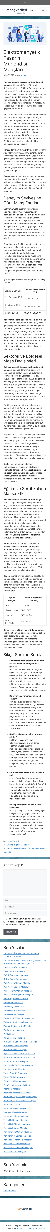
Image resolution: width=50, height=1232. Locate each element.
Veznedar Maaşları (12, 1089)
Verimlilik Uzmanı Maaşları (15, 1120)
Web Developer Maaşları (14, 1010)
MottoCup (21, 1228)
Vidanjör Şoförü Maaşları (15, 1081)
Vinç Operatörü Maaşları (14, 1069)
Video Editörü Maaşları (14, 1077)
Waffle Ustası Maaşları (13, 1030)
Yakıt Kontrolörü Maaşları (15, 967)
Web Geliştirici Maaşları (14, 1006)
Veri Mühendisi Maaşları (14, 1151)
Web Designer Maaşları (14, 1014)
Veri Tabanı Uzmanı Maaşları (16, 1144)
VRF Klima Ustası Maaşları (15, 1046)
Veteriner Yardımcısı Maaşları (17, 1093)
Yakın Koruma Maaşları (14, 971)
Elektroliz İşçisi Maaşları (18, 845)
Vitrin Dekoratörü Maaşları (15, 1061)
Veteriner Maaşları (11, 1104)
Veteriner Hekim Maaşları (15, 1108)
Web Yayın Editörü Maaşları (16, 987)
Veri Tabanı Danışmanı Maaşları (18, 1147)
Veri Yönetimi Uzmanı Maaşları (17, 1132)
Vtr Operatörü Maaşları (14, 1038)
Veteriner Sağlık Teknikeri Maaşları (19, 1100)
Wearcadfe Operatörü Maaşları (17, 1026)
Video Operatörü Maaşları (15, 1073)
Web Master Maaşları (13, 1002)
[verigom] (25, 1208)
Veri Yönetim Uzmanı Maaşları (17, 1136)
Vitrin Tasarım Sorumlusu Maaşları (19, 1057)
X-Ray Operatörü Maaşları (15, 979)
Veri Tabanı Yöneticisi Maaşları (17, 1140)
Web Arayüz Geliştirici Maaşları (17, 1022)
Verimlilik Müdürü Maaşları (15, 1128)
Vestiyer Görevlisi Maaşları (15, 1112)
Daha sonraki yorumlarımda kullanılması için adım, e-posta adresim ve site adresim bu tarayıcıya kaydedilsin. (26, 922)
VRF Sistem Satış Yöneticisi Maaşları (20, 1042)
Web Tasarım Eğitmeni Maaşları (18, 995)
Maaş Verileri (13, 841)
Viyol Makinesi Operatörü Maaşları (19, 1053)
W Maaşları (8, 1034)
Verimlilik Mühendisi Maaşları (16, 1124)
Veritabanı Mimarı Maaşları (15, 1116)
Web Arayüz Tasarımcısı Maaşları (18, 1018)
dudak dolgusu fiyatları (35, 1228)
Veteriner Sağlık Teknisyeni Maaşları (20, 1097)
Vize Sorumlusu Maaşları (15, 1049)
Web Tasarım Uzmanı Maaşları (17, 991)
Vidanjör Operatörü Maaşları (16, 1085)
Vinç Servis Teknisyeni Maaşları (18, 1065)
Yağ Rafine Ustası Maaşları (15, 975)
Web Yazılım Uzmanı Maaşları (17, 983)
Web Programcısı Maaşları (15, 999)
